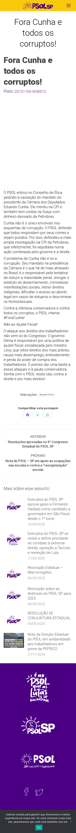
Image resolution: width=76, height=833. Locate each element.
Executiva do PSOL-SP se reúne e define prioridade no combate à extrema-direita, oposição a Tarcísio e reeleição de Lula (49, 543)
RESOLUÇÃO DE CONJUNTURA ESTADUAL (49, 615)
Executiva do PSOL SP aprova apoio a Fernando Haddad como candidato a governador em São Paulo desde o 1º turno (49, 509)
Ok (39, 827)
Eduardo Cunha (47, 395)
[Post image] (14, 505)
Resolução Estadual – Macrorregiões (45, 570)
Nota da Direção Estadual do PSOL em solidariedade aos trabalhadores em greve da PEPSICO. (49, 641)
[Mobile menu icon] (68, 5)
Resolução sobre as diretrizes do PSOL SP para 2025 (49, 593)
